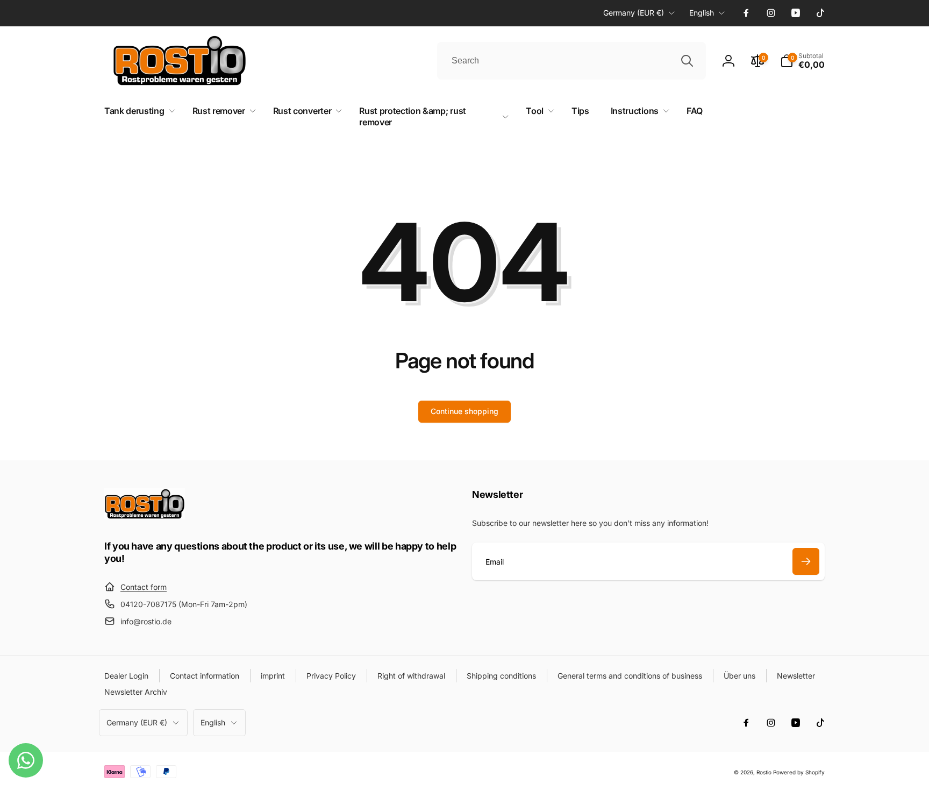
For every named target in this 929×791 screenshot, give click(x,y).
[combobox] (571, 61)
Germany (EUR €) (633, 12)
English (701, 12)
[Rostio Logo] (144, 516)
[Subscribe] (805, 561)
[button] (802, 61)
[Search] (687, 61)
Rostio (763, 772)
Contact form (143, 587)
